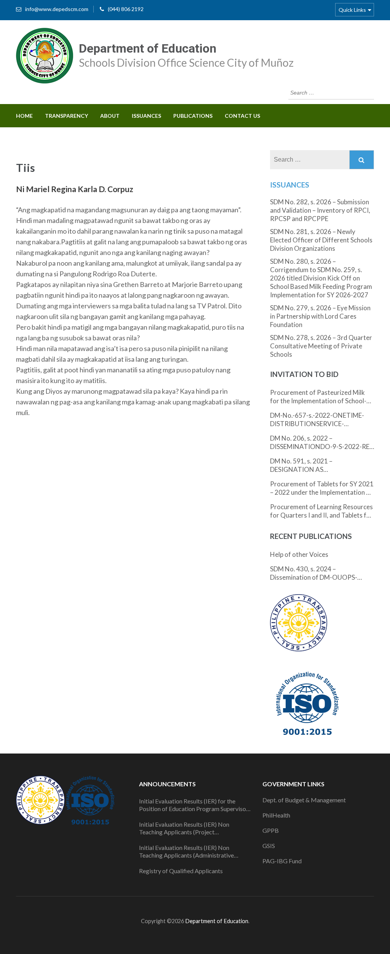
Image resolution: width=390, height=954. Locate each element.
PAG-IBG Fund (282, 860)
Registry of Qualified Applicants (181, 870)
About (110, 115)
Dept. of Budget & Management (304, 799)
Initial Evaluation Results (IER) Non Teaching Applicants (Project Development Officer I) (184, 828)
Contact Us (242, 115)
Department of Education (147, 48)
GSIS (268, 845)
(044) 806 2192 (126, 9)
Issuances (146, 115)
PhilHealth (276, 815)
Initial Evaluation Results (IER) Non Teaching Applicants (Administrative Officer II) (186, 851)
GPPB (270, 830)
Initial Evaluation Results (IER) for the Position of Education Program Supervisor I (193, 805)
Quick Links (352, 9)
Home (24, 115)
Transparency (66, 115)
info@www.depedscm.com (56, 9)
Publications (193, 115)
